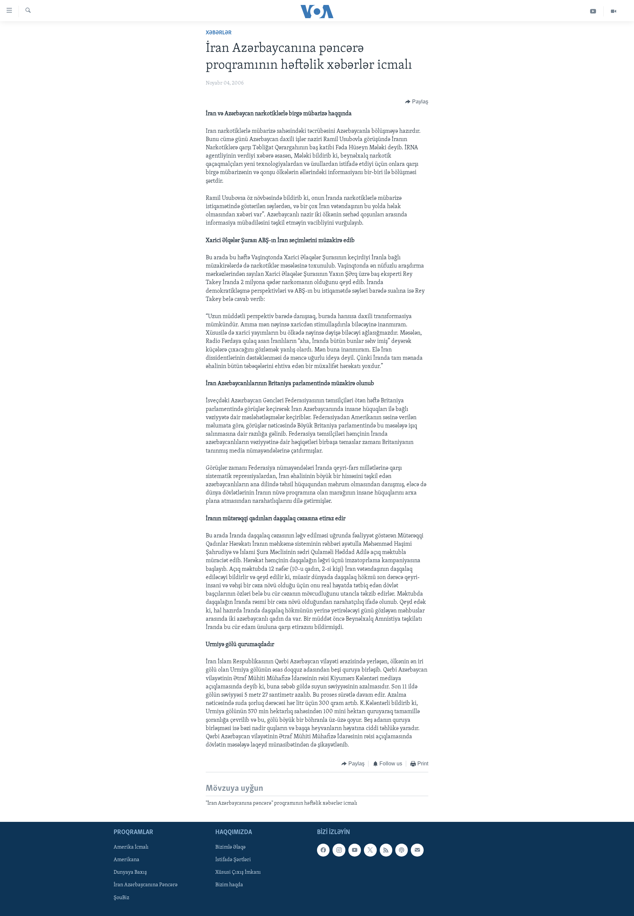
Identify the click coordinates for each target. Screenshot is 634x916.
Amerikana (126, 860)
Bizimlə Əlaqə (230, 847)
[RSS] (386, 850)
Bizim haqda (229, 885)
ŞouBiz (121, 897)
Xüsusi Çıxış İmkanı (238, 872)
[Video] (613, 11)
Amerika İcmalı (131, 847)
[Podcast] (401, 850)
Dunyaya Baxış (130, 872)
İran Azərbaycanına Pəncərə (146, 885)
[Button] (416, 101)
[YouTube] (593, 11)
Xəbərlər (218, 33)
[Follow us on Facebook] (323, 850)
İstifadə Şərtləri (233, 860)
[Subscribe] (417, 850)
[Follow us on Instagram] (339, 850)
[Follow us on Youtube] (354, 850)
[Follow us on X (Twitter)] (370, 850)
